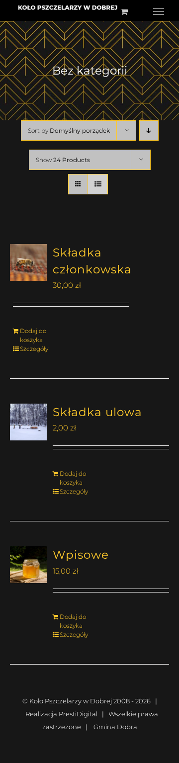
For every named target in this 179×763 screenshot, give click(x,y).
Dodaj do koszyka (33, 335)
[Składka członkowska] (28, 262)
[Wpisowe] (28, 564)
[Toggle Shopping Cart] (124, 11)
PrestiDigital (78, 714)
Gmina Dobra (115, 727)
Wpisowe (81, 555)
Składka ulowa (97, 412)
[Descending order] (149, 130)
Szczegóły (34, 348)
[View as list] (97, 184)
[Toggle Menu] (158, 11)
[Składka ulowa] (28, 422)
